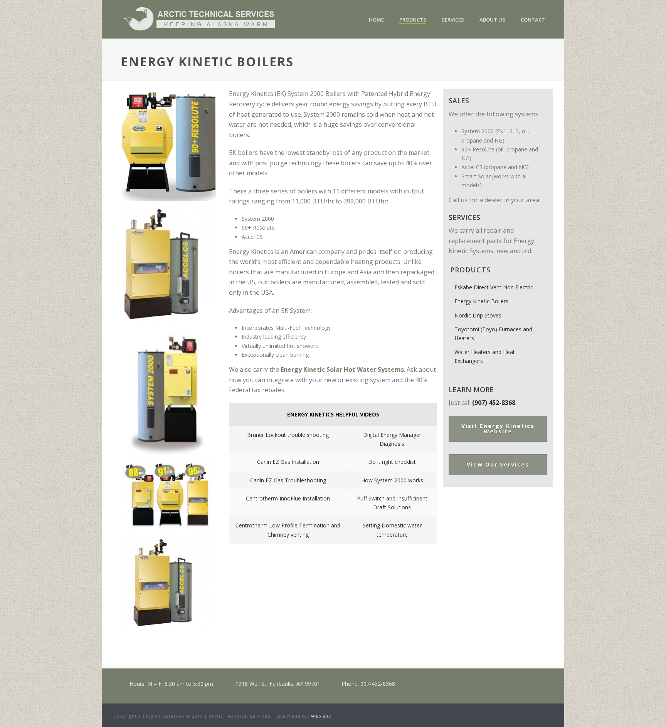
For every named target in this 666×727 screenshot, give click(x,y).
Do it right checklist (392, 461)
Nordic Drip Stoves (477, 315)
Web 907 (321, 716)
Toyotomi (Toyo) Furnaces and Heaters (493, 334)
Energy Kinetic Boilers (481, 301)
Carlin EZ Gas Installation (288, 461)
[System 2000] (168, 391)
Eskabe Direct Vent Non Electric (493, 287)
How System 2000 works (392, 480)
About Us (492, 19)
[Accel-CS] (168, 264)
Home (376, 19)
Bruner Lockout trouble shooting (288, 434)
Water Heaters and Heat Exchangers (484, 356)
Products (412, 19)
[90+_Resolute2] (168, 146)
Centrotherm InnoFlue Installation (288, 498)
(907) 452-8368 (493, 402)
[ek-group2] (168, 495)
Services (453, 19)
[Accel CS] (168, 582)
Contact (533, 19)
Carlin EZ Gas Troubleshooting (288, 480)
